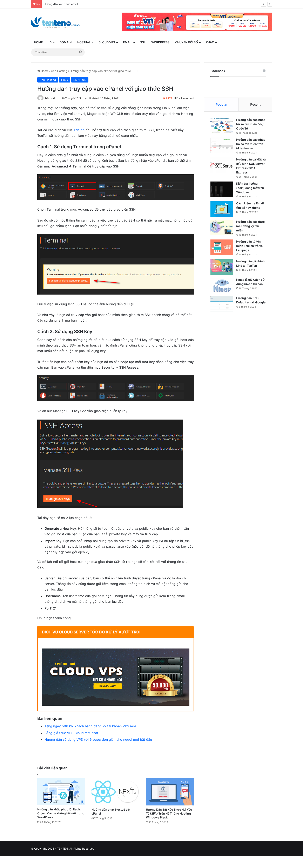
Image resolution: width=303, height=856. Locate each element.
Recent (255, 104)
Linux (64, 79)
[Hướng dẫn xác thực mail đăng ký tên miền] (221, 227)
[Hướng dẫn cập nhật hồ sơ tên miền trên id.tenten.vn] (221, 145)
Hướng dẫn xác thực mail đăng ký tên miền (250, 226)
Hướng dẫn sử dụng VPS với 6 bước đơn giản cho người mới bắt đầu (98, 739)
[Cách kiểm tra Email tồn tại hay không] (221, 209)
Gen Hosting (59, 71)
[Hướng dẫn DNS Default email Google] (221, 303)
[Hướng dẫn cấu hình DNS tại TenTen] (221, 267)
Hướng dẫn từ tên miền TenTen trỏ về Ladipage (249, 246)
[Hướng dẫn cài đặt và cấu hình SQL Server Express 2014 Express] (221, 165)
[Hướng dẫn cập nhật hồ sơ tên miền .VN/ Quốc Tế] (221, 125)
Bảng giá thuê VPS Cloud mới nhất (71, 733)
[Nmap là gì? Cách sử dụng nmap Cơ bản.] (221, 285)
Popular (221, 104)
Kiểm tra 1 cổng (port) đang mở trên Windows (250, 188)
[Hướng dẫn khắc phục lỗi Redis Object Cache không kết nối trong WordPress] (61, 791)
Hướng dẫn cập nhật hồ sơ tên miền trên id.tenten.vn (250, 144)
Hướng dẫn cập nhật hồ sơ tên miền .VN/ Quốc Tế (250, 124)
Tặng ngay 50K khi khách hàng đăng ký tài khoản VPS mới (90, 726)
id (50, 42)
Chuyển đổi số (186, 42)
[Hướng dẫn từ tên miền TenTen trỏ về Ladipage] (221, 247)
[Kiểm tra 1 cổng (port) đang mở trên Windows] (221, 189)
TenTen (79, 130)
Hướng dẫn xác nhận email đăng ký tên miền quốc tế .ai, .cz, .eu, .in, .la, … (92, 4)
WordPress (160, 42)
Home (38, 42)
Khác (210, 42)
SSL (143, 42)
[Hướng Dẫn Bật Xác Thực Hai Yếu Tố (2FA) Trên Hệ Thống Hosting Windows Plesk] (170, 791)
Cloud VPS (107, 42)
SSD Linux (79, 79)
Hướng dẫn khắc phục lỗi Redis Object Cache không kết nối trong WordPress (60, 813)
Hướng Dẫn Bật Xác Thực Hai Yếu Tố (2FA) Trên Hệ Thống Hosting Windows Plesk (169, 813)
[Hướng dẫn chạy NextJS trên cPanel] (116, 791)
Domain (66, 42)
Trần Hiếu (50, 98)
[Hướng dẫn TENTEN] (55, 22)
